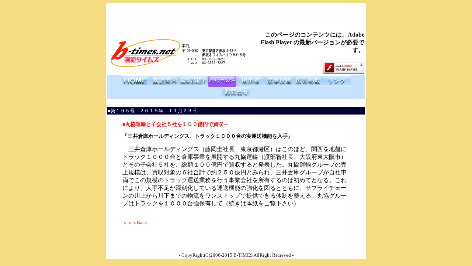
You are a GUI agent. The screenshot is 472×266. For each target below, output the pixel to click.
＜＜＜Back (134, 222)
